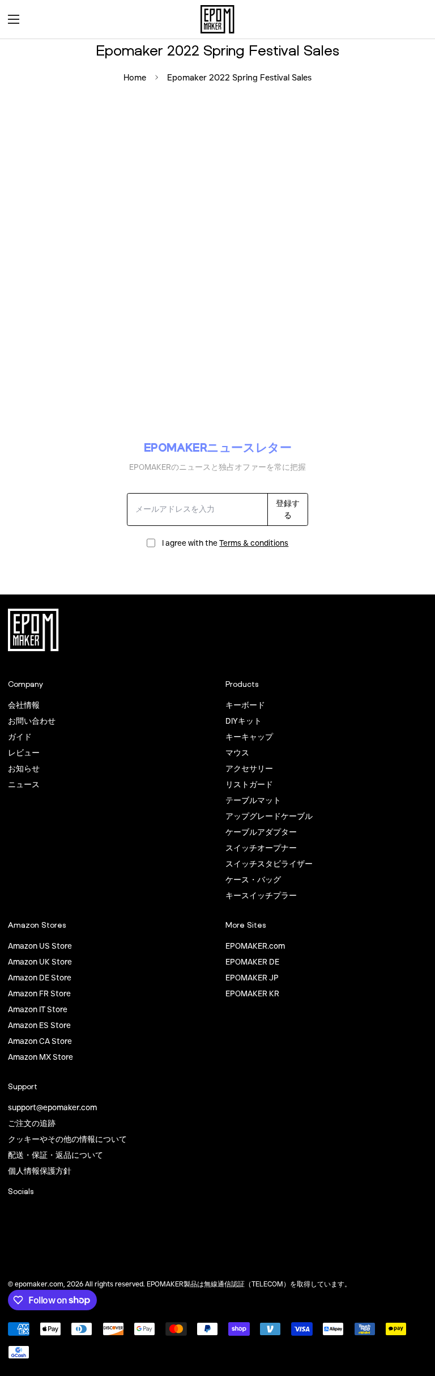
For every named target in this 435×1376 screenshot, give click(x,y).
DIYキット (243, 721)
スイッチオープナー (261, 848)
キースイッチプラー (261, 895)
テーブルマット (253, 800)
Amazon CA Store (40, 1041)
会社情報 (24, 705)
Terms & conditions (253, 543)
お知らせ (24, 768)
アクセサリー (249, 768)
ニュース (24, 784)
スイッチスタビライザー (269, 864)
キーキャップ (249, 737)
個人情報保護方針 (39, 1171)
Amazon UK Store (40, 962)
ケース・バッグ (253, 879)
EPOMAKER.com (255, 946)
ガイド (20, 737)
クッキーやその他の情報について (67, 1139)
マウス (237, 753)
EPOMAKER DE (252, 962)
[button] (414, 19)
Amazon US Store (40, 946)
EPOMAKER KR (252, 993)
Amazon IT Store (37, 1009)
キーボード (245, 705)
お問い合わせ (32, 721)
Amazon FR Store (39, 993)
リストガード (249, 784)
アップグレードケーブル (269, 816)
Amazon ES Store (39, 1025)
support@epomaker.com (52, 1107)
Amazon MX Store (40, 1057)
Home (134, 78)
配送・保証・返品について (55, 1155)
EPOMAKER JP (252, 977)
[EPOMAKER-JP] (217, 19)
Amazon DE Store (39, 977)
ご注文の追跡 (32, 1123)
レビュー (24, 753)
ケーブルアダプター (261, 832)
